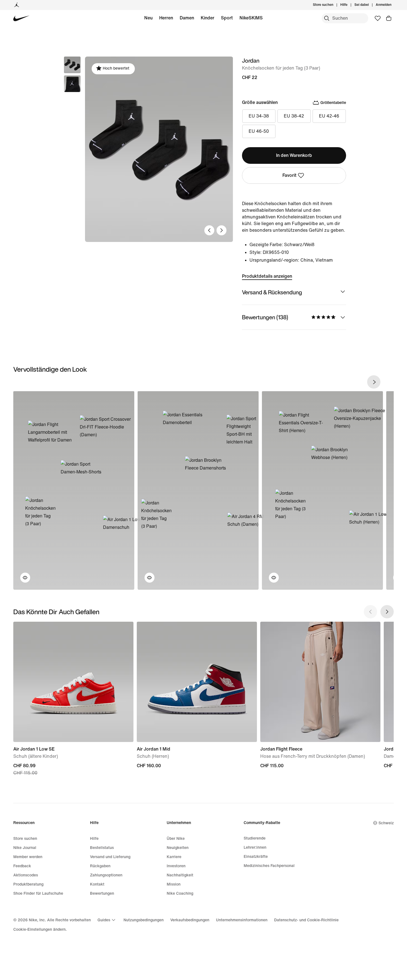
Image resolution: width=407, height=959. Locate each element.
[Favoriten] (378, 18)
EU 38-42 (294, 116)
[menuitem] (349, 5)
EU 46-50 (259, 131)
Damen (187, 18)
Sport (227, 18)
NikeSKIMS (251, 18)
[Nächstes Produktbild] (221, 230)
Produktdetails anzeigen (267, 276)
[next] (373, 382)
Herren (166, 18)
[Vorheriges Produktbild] (209, 230)
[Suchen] (327, 18)
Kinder (207, 18)
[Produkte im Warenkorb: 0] (389, 18)
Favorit (289, 175)
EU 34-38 (259, 116)
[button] (72, 83)
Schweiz (386, 823)
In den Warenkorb (294, 155)
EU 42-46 (329, 116)
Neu (148, 18)
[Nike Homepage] (21, 18)
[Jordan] (16, 5)
